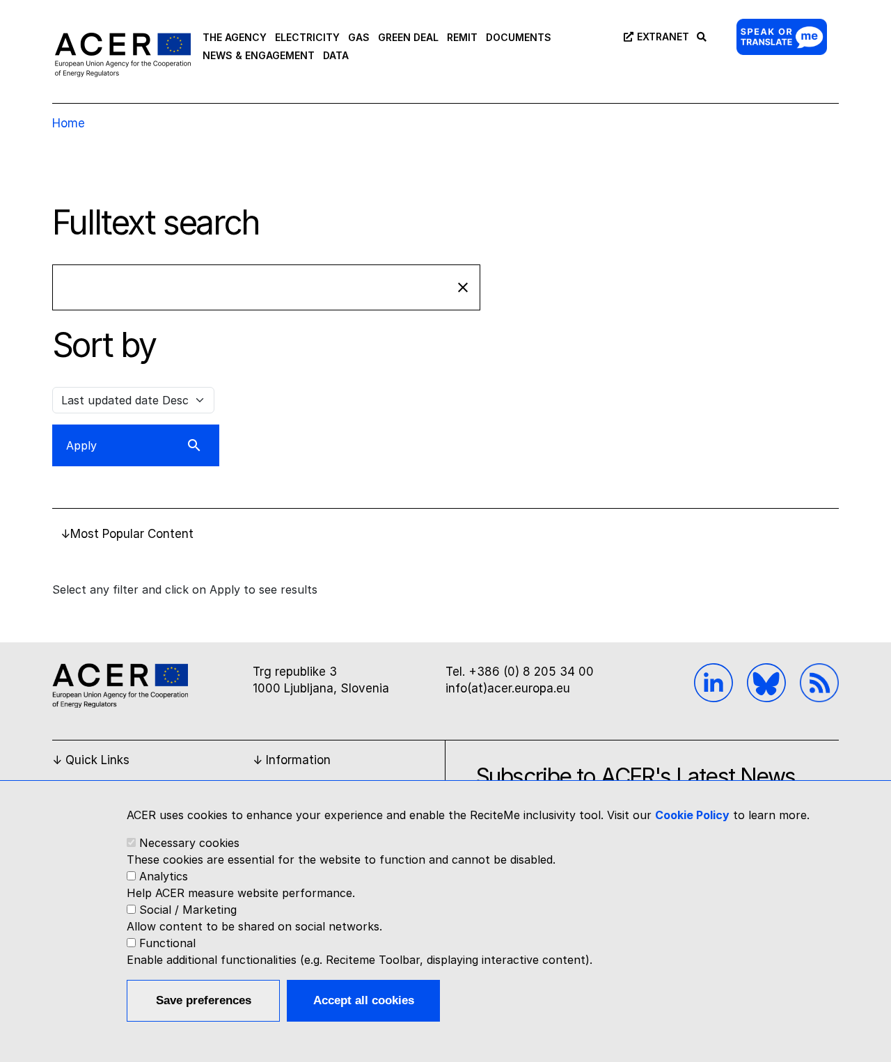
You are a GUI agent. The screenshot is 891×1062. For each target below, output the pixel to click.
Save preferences (203, 1000)
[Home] (123, 54)
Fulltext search (156, 222)
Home (68, 123)
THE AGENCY (235, 37)
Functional (167, 943)
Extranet (663, 36)
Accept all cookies (363, 1000)
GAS (359, 37)
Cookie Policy (692, 815)
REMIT (462, 37)
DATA (336, 55)
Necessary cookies (189, 843)
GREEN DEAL (408, 37)
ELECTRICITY (307, 37)
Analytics (163, 876)
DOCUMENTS (518, 37)
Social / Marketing (188, 910)
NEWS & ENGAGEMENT (259, 55)
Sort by (104, 344)
